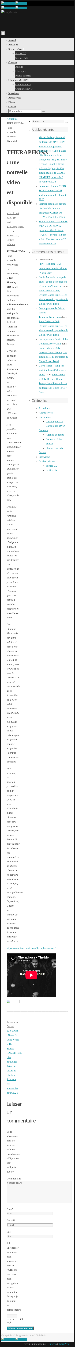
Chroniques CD (54, 421)
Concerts (43, 430)
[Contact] (21, 3)
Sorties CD (12, 235)
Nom (10, 1209)
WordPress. (64, 1344)
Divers (10, 231)
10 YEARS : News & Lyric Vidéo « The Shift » (13, 1039)
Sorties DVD (52, 470)
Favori (10, 1026)
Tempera (51, 1344)
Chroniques (45, 417)
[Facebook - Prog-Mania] (8, 3)
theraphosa (12, 1022)
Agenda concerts (55, 434)
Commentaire (14, 1178)
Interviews (44, 456)
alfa (9, 213)
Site (9, 1231)
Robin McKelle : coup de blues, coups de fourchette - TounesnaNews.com (53, 281)
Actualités (12, 118)
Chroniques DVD (55, 425)
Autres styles (46, 412)
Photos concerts (54, 448)
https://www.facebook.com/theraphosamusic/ (31, 948)
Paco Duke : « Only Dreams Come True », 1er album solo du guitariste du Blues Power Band (53, 383)
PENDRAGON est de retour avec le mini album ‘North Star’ (53, 268)
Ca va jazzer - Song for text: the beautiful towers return (52, 370)
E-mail (11, 1220)
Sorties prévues (47, 461)
